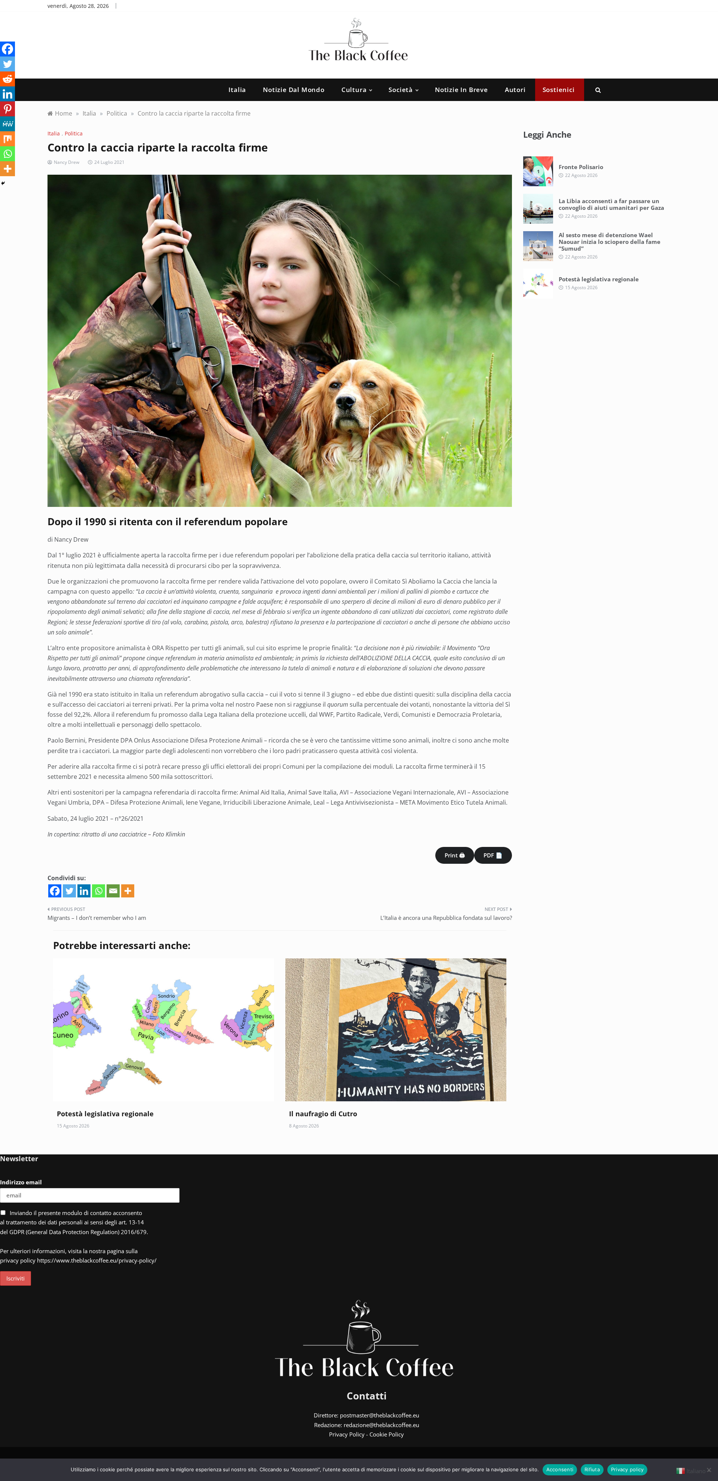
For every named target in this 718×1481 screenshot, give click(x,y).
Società (401, 89)
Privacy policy (627, 1469)
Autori (515, 89)
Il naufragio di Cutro (323, 1113)
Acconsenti (560, 1469)
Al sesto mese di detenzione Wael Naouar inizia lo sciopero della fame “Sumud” (609, 241)
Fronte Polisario (581, 167)
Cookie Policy (386, 1434)
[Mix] (7, 138)
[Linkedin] (83, 890)
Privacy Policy (347, 1434)
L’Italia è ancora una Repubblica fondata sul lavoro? (446, 917)
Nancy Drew (66, 162)
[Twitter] (69, 890)
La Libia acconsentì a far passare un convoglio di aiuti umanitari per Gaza (611, 204)
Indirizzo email (21, 1182)
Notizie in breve (461, 89)
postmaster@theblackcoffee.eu (379, 1415)
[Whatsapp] (98, 890)
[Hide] (3, 183)
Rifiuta (592, 1469)
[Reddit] (7, 78)
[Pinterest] (7, 108)
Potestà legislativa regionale (105, 1113)
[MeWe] (7, 123)
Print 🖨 (455, 855)
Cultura (354, 89)
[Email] (113, 890)
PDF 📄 (493, 855)
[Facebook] (54, 890)
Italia (237, 89)
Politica (74, 133)
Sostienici (559, 89)
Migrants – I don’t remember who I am (96, 917)
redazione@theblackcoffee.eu (381, 1425)
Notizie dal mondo (294, 89)
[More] (127, 890)
